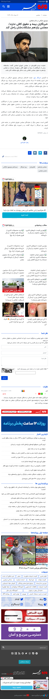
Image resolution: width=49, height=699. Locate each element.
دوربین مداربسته (41, 583)
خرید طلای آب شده (8, 576)
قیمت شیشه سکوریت (30, 576)
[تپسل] (3, 179)
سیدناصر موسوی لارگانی (10, 167)
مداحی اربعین (7, 580)
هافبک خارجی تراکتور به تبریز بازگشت (34, 528)
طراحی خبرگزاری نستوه (38, 695)
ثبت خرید (24, 215)
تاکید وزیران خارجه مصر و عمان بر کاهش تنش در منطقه (28, 453)
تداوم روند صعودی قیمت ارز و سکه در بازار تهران (30, 511)
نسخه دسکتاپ (24, 662)
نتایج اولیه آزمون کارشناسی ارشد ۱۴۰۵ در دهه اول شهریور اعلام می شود (23, 494)
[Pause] (4, 204)
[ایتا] (12, 653)
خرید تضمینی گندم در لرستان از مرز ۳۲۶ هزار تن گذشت (28, 457)
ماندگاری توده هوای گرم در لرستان (35, 470)
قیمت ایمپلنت (42, 587)
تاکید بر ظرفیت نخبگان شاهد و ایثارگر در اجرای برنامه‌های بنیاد (26, 474)
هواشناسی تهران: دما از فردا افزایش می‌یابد (32, 515)
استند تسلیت (20, 580)
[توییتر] (26, 653)
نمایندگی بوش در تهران (36, 590)
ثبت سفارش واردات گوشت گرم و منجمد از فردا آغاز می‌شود (27, 502)
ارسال (4, 378)
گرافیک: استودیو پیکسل (20, 695)
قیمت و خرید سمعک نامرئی (38, 594)
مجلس (38, 15)
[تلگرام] (36, 653)
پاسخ (4, 394)
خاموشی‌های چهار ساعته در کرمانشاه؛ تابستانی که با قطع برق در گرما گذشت (24, 488)
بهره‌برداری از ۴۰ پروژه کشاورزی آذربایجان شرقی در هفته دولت (26, 506)
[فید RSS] (19, 653)
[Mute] (8, 204)
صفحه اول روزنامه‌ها (39, 532)
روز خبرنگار (23, 167)
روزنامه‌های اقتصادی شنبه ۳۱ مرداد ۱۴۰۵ (32, 568)
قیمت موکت (42, 580)
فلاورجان (32, 167)
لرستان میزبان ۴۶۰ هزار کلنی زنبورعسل (33, 478)
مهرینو (24, 594)
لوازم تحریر (43, 576)
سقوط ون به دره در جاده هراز (36, 449)
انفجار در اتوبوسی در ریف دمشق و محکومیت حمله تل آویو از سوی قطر (24, 466)
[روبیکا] (22, 653)
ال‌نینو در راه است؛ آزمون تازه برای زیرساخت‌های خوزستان (28, 498)
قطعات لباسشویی (30, 587)
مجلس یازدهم (42, 167)
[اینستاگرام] (29, 653)
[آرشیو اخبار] (15, 653)
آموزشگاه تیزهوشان (17, 587)
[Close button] (47, 678)
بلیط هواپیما (5, 587)
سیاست (45, 15)
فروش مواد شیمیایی (8, 583)
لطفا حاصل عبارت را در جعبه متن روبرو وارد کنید (32, 369)
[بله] (33, 653)
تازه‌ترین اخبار (42, 434)
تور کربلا (31, 580)
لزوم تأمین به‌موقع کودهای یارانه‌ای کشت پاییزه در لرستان (28, 444)
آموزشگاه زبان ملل (11, 590)
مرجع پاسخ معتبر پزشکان (25, 583)
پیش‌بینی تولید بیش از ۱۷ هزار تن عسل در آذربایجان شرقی (27, 523)
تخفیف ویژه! (17, 687)
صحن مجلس (43, 171)
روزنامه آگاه (6, 594)
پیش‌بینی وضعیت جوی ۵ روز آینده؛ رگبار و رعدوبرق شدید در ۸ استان (24, 519)
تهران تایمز (16, 594)
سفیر (18, 576)
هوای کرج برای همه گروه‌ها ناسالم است (33, 461)
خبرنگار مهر (38, 78)
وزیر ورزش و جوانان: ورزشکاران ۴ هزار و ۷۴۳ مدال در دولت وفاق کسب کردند (23, 439)
